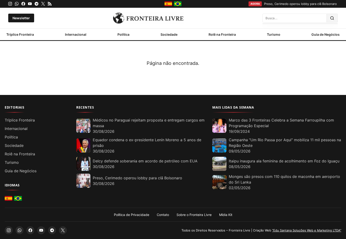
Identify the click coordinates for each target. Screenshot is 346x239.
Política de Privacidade (131, 215)
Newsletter (21, 18)
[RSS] (50, 4)
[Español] (168, 3)
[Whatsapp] (17, 4)
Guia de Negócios (325, 34)
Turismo (273, 34)
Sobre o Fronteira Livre (194, 215)
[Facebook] (23, 4)
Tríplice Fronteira (20, 34)
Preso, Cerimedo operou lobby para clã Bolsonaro (137, 178)
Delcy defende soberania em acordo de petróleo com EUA (145, 161)
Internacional (75, 34)
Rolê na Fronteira (222, 34)
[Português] (177, 3)
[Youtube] (30, 4)
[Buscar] (332, 18)
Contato (163, 215)
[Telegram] (36, 4)
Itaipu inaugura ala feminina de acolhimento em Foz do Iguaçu (284, 161)
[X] (43, 4)
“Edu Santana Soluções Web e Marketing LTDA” (306, 230)
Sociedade (169, 34)
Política (123, 34)
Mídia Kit (225, 215)
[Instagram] (10, 4)
